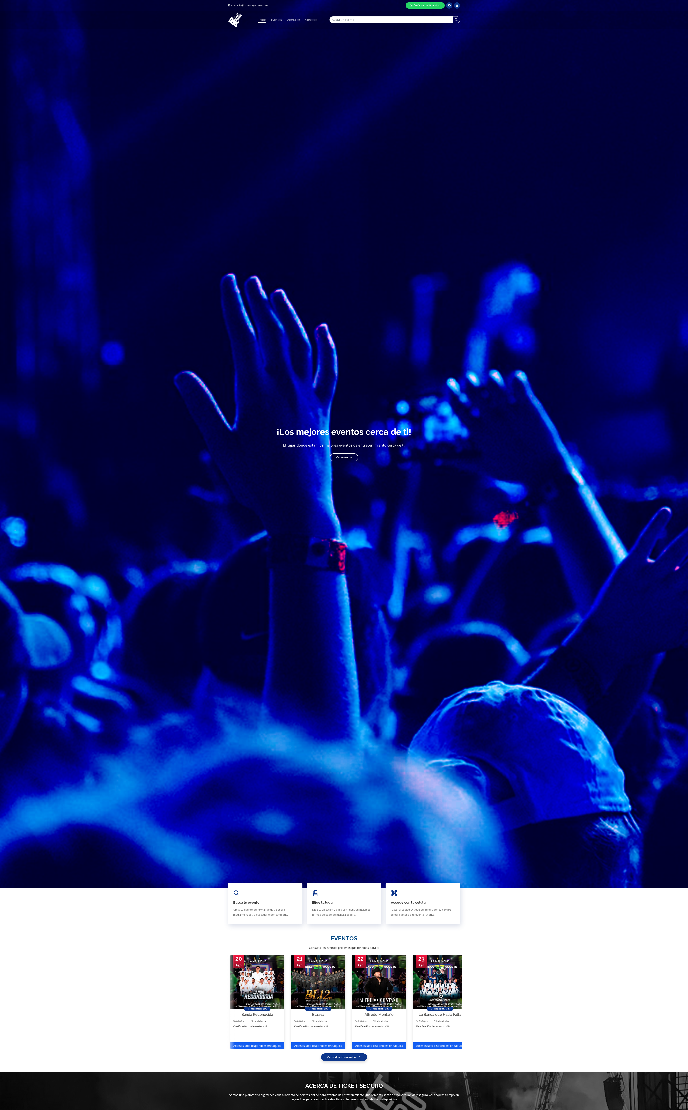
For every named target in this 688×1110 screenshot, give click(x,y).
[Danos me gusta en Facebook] (449, 5)
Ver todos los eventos (342, 1057)
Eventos (276, 20)
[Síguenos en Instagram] (457, 5)
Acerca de (293, 20)
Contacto (311, 20)
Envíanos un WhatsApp (427, 5)
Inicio (262, 20)
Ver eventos (344, 457)
